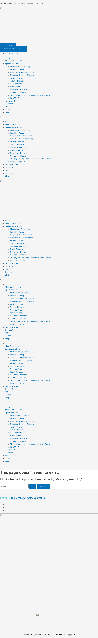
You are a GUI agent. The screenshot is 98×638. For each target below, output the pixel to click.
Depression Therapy (18, 89)
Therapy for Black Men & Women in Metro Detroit (30, 95)
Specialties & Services (14, 64)
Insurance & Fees (12, 101)
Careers (8, 109)
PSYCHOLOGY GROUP (22, 498)
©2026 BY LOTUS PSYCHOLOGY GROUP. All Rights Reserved (49, 635)
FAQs (7, 107)
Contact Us (9, 104)
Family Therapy (16, 87)
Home (7, 58)
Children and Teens (18, 92)
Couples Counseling (18, 84)
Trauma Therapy (17, 81)
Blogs (7, 112)
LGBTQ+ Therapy (17, 98)
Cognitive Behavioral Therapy (22, 72)
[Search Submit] (32, 486)
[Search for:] (18, 486)
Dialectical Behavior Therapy (22, 75)
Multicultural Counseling (20, 67)
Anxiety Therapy (17, 78)
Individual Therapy (17, 69)
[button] (49, 117)
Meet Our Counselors (13, 61)
